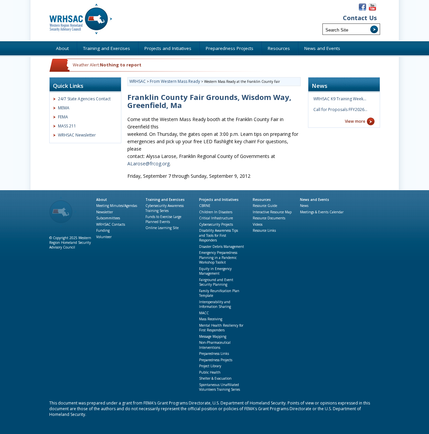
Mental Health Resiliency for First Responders (221, 328)
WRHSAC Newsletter (77, 135)
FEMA (63, 117)
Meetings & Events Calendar (322, 212)
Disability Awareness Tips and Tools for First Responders (218, 235)
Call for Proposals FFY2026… (340, 109)
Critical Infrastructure (216, 218)
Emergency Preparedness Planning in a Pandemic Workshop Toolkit (218, 257)
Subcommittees (108, 218)
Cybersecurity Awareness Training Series (164, 208)
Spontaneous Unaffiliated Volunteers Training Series (219, 387)
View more (355, 121)
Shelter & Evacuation (215, 378)
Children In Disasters (215, 212)
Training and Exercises (165, 199)
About (101, 199)
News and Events (314, 199)
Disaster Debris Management (221, 246)
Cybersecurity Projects (216, 224)
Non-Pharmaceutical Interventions (215, 345)
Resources (262, 199)
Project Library (210, 366)
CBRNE (204, 205)
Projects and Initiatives (219, 199)
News (304, 205)
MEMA (63, 108)
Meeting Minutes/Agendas (116, 205)
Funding (103, 230)
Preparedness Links (214, 353)
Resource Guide (265, 205)
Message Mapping (212, 336)
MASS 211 (67, 126)
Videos (257, 224)
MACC (204, 313)
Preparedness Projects (215, 360)
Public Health (210, 372)
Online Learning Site (162, 227)
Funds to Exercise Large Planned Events (163, 219)
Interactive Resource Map (272, 212)
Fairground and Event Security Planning (216, 282)
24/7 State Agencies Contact (84, 99)
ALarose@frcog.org (148, 163)
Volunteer (104, 236)
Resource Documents (269, 218)
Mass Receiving (210, 319)
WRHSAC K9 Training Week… (339, 99)
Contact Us (360, 18)
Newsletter (104, 212)
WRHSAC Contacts (110, 224)
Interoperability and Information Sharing (215, 304)
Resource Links (264, 230)
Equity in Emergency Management (215, 271)
